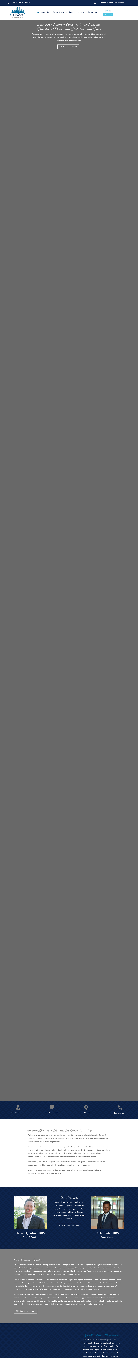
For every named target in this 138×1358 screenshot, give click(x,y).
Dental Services (59, 12)
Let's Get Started (68, 47)
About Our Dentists (69, 1226)
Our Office (85, 1113)
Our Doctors (16, 1113)
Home (37, 12)
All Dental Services (25, 1311)
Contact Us (92, 12)
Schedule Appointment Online (111, 2)
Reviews (72, 12)
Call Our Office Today (21, 2)
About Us (45, 12)
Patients (80, 12)
